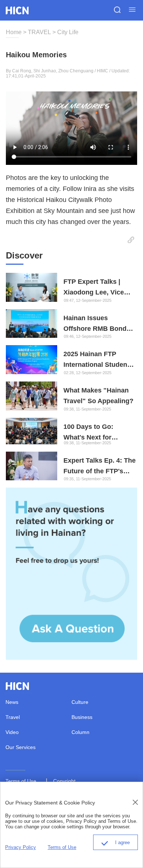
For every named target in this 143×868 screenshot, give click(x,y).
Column (80, 732)
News (12, 702)
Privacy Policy (20, 847)
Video (12, 732)
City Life (67, 32)
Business (82, 717)
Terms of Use (21, 780)
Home (14, 32)
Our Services (21, 747)
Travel (13, 717)
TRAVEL (39, 32)
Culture (80, 702)
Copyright (64, 780)
